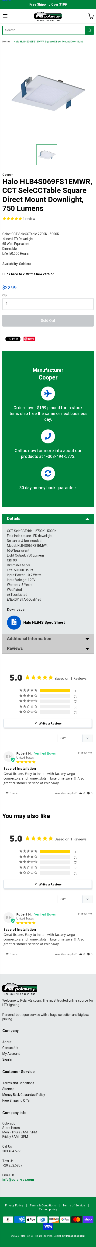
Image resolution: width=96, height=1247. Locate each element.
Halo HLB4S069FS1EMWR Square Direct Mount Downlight (48, 42)
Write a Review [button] (50, 723)
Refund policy (48, 1209)
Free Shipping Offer (16, 1100)
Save (31, 339)
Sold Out (48, 321)
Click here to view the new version (28, 274)
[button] (82, 793)
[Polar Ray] (48, 16)
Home (6, 42)
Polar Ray (25, 1236)
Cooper (7, 175)
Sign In (7, 1059)
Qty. (4, 295)
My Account (11, 1053)
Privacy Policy (14, 1205)
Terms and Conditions (18, 1083)
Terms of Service (74, 1205)
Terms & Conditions (43, 1205)
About (6, 1042)
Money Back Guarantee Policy (23, 1094)
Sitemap (8, 1089)
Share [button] (13, 793)
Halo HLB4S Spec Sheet (44, 622)
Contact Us (10, 1047)
